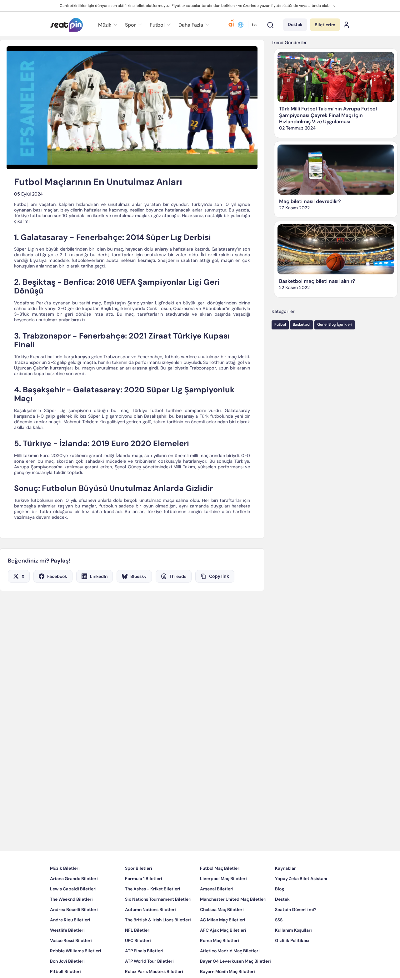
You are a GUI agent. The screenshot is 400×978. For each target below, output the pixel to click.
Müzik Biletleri (65, 887)
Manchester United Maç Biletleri (233, 918)
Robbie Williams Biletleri (75, 969)
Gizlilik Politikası (292, 959)
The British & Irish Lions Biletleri (158, 938)
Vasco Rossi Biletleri (71, 959)
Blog (279, 907)
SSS (278, 938)
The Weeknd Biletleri (71, 918)
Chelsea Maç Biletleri (222, 928)
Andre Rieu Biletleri (70, 938)
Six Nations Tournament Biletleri (158, 918)
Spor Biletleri (138, 887)
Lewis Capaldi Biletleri (73, 907)
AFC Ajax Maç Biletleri (223, 949)
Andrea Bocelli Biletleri (74, 928)
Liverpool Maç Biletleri (223, 897)
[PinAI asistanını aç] (231, 24)
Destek (282, 918)
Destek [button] (295, 24)
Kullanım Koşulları (293, 949)
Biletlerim (325, 25)
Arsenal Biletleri (216, 907)
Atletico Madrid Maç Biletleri (230, 969)
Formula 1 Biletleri (143, 897)
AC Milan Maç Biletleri (222, 938)
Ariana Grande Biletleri (74, 897)
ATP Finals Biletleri (144, 969)
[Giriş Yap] (346, 24)
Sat (254, 25)
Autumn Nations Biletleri (150, 928)
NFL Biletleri (138, 949)
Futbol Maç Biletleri (220, 887)
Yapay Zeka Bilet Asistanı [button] (301, 897)
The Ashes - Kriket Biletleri (152, 907)
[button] (193, 24)
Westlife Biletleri (67, 949)
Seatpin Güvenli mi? (295, 928)
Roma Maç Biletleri (219, 959)
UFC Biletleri (138, 959)
